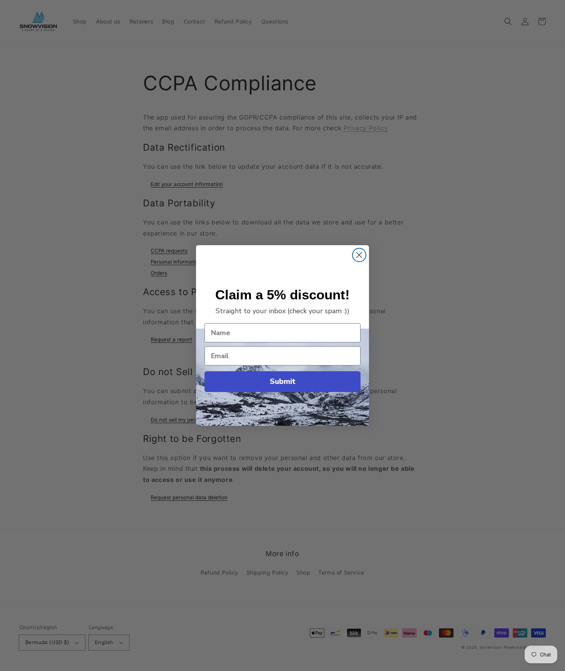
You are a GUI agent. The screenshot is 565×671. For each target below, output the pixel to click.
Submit (283, 381)
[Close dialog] (359, 255)
